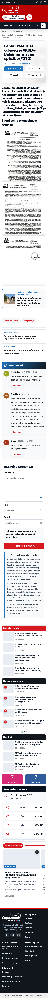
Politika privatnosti (11, 981)
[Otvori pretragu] (43, 25)
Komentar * (10, 472)
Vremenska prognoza (12, 963)
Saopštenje (29, 321)
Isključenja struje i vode (10, 947)
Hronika (28, 918)
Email (15, 75)
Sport (27, 937)
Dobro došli (8, 26)
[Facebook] (36, 2)
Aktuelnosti (24, 26)
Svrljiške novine (8, 2)
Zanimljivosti (31, 955)
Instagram (12, 782)
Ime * (6, 504)
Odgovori (17, 385)
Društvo (38, 26)
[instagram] (12, 935)
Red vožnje (7, 953)
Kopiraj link (36, 75)
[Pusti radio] (29, 17)
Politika (28, 928)
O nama (5, 972)
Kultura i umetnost (33, 946)
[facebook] (7, 935)
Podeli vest (15, 69)
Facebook (35, 69)
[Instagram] (40, 2)
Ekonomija (29, 932)
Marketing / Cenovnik (12, 977)
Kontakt (5, 986)
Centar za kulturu (11, 321)
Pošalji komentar (22, 545)
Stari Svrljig (30, 951)
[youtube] (18, 935)
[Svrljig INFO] (10, 9)
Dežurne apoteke (10, 958)
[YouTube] (44, 2)
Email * (7, 517)
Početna (5, 31)
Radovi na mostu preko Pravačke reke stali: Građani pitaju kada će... (20, 875)
